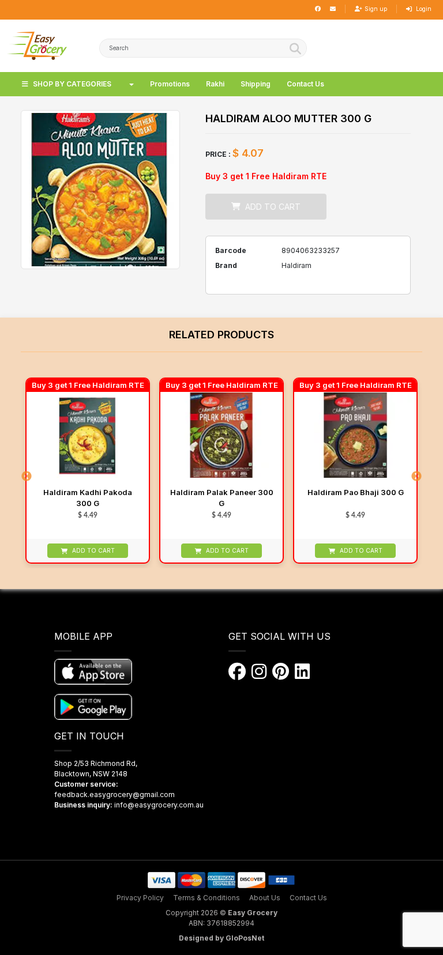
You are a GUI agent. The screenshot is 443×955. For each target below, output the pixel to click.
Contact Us (308, 897)
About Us (264, 897)
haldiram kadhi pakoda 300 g (87, 498)
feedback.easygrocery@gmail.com (114, 794)
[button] (37, 45)
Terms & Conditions (206, 897)
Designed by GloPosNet (221, 938)
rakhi (215, 84)
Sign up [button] (376, 8)
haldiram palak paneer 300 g (221, 498)
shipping (256, 84)
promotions (170, 84)
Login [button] (422, 8)
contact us (305, 84)
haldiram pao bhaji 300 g (355, 492)
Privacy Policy (140, 897)
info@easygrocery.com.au (159, 805)
